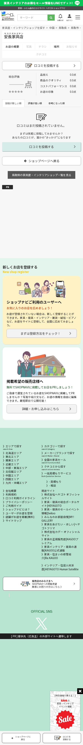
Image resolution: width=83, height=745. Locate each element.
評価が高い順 (35, 103)
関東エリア (12, 460)
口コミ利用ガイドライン (20, 498)
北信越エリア (14, 471)
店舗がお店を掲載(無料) (20, 517)
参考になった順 (56, 103)
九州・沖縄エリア (16, 483)
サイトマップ (14, 520)
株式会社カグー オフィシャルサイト (61, 533)
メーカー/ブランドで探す (58, 454)
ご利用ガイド (14, 506)
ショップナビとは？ (18, 509)
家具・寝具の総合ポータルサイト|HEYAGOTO (60, 504)
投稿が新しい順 (13, 103)
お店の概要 (12, 46)
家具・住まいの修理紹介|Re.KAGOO (56, 556)
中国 (52, 28)
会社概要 (11, 491)
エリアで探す (12, 447)
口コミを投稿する (46, 65)
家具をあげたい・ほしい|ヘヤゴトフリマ (61, 526)
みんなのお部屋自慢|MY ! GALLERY (58, 518)
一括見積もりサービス (56, 474)
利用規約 (11, 494)
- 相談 (52, 485)
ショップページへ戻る (44, 160)
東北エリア (12, 457)
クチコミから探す (54, 468)
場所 (56, 46)
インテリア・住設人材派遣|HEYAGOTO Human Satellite (60, 567)
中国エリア (12, 475)
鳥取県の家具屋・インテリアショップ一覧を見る (41, 175)
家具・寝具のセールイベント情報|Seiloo (60, 511)
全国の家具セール (54, 461)
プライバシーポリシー (19, 502)
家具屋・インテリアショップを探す (23, 28)
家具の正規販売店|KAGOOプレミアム (60, 541)
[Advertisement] (41, 219)
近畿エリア (12, 464)
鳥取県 (63, 28)
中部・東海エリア (16, 468)
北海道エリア (14, 453)
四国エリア (12, 479)
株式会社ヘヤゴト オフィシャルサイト (61, 496)
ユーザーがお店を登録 (19, 513)
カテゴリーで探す (54, 447)
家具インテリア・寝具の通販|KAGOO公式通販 (59, 548)
